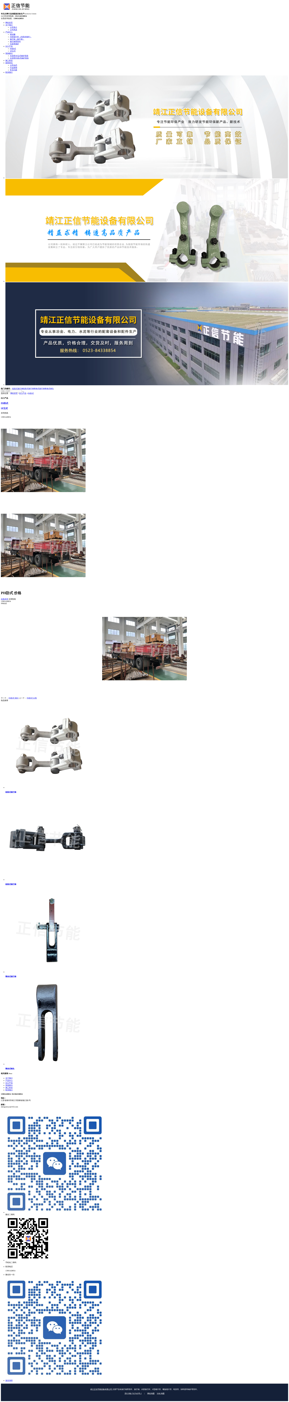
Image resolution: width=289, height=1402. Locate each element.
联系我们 (9, 1090)
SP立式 (4, 408)
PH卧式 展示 (14, 698)
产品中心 (9, 1080)
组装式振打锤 (17, 389)
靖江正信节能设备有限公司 (101, 1389)
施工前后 (9, 1088)
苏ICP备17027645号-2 (133, 1393)
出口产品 (22, 393)
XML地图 (160, 1393)
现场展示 (9, 1085)
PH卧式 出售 (32, 698)
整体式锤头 (49, 389)
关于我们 (9, 1078)
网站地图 (151, 1393)
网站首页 (14, 393)
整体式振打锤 (39, 389)
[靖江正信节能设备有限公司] (16, 12)
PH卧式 (31, 393)
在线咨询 (4, 599)
